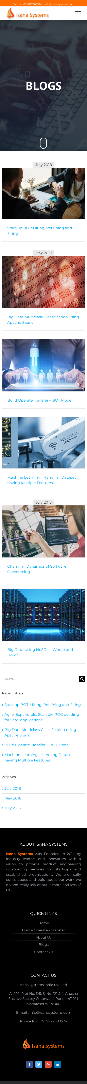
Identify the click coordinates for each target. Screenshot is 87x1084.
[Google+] (48, 1064)
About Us (43, 937)
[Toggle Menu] (78, 13)
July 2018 (12, 788)
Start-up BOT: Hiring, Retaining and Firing (42, 705)
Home (43, 923)
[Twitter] (38, 1064)
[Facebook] (29, 1064)
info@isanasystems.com (59, 4)
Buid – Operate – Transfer (43, 930)
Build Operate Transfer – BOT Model (39, 400)
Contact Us (43, 952)
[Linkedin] (57, 1064)
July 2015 (12, 808)
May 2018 (12, 798)
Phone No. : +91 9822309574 (43, 1021)
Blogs (44, 945)
